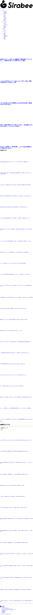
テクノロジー (6, 35)
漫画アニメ (5, 26)
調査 (4, 34)
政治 (4, 16)
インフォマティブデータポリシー (7, 608)
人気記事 (5, 11)
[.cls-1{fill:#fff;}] (16, 7)
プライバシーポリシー (5, 607)
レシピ (5, 30)
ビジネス (5, 17)
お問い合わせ (4, 610)
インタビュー (6, 24)
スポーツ (5, 18)
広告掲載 (3, 611)
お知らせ (5, 12)
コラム (5, 25)
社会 (4, 15)
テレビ (5, 23)
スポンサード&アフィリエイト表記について (9, 609)
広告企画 (5, 13)
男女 (4, 37)
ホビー (5, 27)
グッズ (5, 32)
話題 (4, 33)
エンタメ (5, 22)
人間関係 (5, 36)
